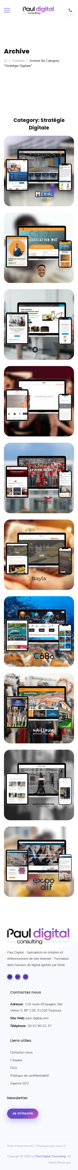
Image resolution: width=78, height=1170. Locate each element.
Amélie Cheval (39, 783)
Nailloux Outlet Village (39, 706)
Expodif (39, 859)
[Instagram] (25, 977)
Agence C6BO (39, 629)
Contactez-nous (21, 1052)
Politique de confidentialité (29, 1075)
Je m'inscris (22, 1113)
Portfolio (18, 60)
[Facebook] (9, 977)
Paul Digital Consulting (51, 1156)
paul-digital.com (37, 1018)
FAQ (13, 1068)
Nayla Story (39, 552)
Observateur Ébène (39, 245)
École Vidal (39, 476)
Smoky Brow (39, 399)
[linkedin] (17, 977)
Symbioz (39, 322)
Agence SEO (19, 1083)
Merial (39, 169)
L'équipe (16, 1060)
